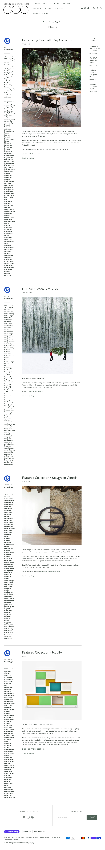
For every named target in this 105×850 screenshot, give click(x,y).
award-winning (9, 314)
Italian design (8, 582)
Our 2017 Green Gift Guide (40, 289)
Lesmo (10, 187)
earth (6, 119)
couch (6, 103)
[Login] (97, 8)
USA (5, 269)
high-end (7, 169)
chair (12, 89)
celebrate (7, 89)
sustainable (8, 257)
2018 (5, 59)
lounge (10, 191)
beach (12, 69)
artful (8, 61)
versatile (7, 271)
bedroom (7, 75)
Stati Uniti (39, 831)
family (11, 123)
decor (12, 105)
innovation (7, 175)
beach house (8, 71)
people (6, 221)
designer (11, 113)
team (10, 259)
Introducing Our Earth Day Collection (47, 40)
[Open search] (94, 8)
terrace (6, 261)
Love (12, 193)
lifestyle (6, 189)
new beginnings (9, 211)
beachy (6, 73)
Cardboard (7, 83)
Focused (7, 137)
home (12, 169)
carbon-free (8, 81)
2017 (5, 307)
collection (7, 97)
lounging (7, 193)
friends (6, 141)
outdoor (6, 215)
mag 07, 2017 (26, 481)
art (5, 61)
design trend (8, 338)
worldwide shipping (32, 837)
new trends (7, 213)
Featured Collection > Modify (42, 652)
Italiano (26, 831)
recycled (7, 225)
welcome (7, 273)
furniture (7, 149)
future (6, 151)
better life (7, 318)
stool (11, 247)
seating (6, 229)
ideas (11, 171)
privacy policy (55, 837)
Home (45, 22)
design (6, 107)
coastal (6, 91)
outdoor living (8, 217)
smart (6, 239)
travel (11, 265)
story (5, 249)
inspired (6, 179)
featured (7, 125)
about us (7, 837)
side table (7, 613)
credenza (7, 105)
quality (6, 223)
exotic (6, 123)
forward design (9, 139)
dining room (8, 115)
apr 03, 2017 (26, 656)
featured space (9, 131)
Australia (7, 65)
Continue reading (28, 158)
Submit (91, 817)
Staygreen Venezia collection (50, 572)
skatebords (7, 237)
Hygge (6, 171)
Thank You (7, 458)
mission (6, 205)
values (9, 269)
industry (6, 173)
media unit (7, 414)
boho (8, 79)
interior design (9, 181)
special (11, 241)
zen (10, 275)
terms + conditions (18, 837)
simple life (7, 438)
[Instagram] (85, 8)
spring (6, 243)
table (6, 259)
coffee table (8, 324)
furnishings (7, 147)
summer (6, 253)
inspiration (7, 177)
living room (7, 588)
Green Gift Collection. (36, 392)
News (51, 22)
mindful (6, 203)
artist (12, 61)
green (12, 155)
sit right (6, 235)
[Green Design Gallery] (16, 8)
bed (10, 73)
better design (8, 316)
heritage (10, 167)
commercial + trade (11, 839)
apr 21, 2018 (26, 44)
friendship (7, 143)
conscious (7, 99)
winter (6, 275)
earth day (11, 119)
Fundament (8, 145)
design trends (8, 340)
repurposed (8, 227)
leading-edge (8, 404)
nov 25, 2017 (27, 293)
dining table (8, 117)
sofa (10, 239)
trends (6, 267)
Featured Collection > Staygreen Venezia (49, 478)
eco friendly (8, 121)
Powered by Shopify (27, 843)
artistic (6, 63)
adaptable (11, 59)
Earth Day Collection (35, 154)
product (11, 221)
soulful (6, 241)
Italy (5, 183)
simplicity (10, 233)
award (6, 67)
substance (7, 251)
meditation (7, 201)
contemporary (8, 101)
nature (12, 209)
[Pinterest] (88, 8)
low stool (7, 195)
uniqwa (11, 267)
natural (6, 209)
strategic (11, 249)
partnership (8, 219)
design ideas (8, 336)
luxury (6, 197)
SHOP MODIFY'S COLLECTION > (33, 749)
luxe (12, 195)
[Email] (82, 8)
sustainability (8, 255)
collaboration (8, 95)
